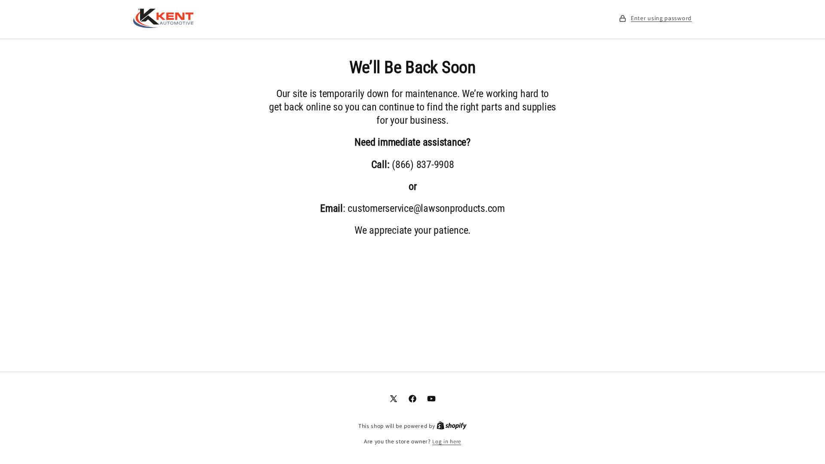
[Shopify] (452, 426)
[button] (655, 18)
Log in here (446, 441)
